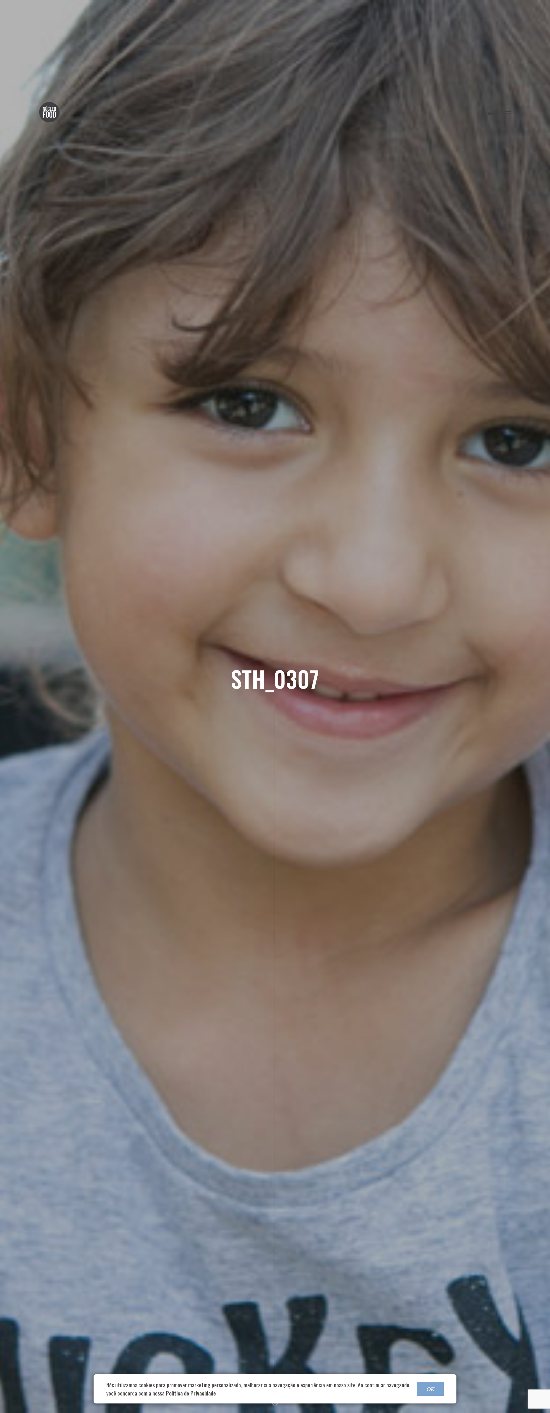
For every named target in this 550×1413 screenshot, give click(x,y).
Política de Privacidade (191, 1393)
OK (430, 1389)
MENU (493, 113)
